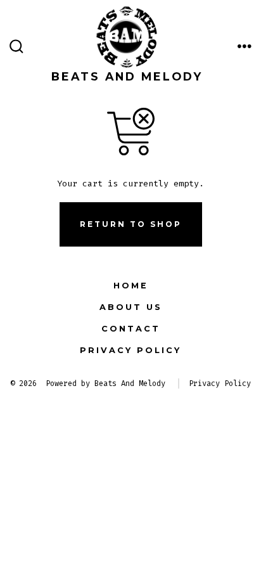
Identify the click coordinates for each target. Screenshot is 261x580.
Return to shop (131, 224)
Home (130, 285)
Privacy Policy (130, 350)
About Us (130, 307)
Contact (130, 328)
